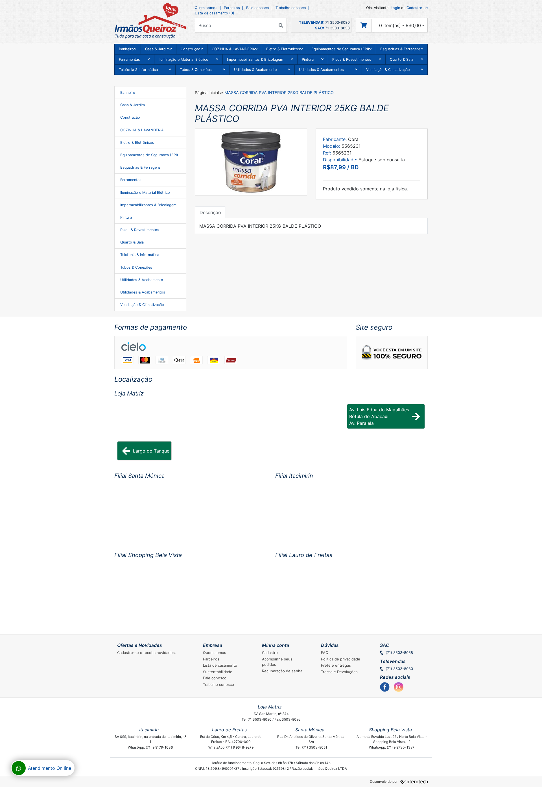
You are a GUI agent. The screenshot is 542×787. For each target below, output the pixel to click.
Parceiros (232, 8)
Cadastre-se (417, 8)
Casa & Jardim (132, 105)
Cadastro (270, 652)
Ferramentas (130, 180)
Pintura (126, 217)
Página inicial (207, 92)
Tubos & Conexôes (136, 267)
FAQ (324, 652)
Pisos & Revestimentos (139, 230)
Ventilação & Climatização (142, 305)
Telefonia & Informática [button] (138, 70)
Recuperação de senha (282, 671)
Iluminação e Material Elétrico (145, 192)
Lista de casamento (220, 665)
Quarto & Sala (132, 242)
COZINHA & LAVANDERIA (142, 130)
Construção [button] (190, 49)
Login (395, 8)
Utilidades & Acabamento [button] (255, 70)
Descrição (210, 212)
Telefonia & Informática (139, 255)
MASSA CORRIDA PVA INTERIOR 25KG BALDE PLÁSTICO (279, 92)
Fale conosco (257, 8)
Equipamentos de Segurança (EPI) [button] (340, 49)
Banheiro (127, 92)
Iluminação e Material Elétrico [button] (183, 59)
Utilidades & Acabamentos (142, 292)
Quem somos (206, 8)
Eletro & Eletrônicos (137, 142)
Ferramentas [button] (129, 59)
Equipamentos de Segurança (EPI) (149, 155)
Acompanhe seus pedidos (277, 662)
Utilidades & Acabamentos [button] (321, 70)
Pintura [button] (308, 59)
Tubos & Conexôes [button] (196, 70)
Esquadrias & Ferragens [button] (400, 49)
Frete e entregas (336, 665)
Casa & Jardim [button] (157, 49)
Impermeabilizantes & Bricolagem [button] (255, 59)
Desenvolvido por (384, 781)
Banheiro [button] (126, 49)
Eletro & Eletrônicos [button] (283, 49)
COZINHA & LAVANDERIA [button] (233, 49)
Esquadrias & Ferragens (140, 167)
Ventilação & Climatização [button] (388, 70)
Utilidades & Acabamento (141, 280)
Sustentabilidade (217, 671)
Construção (130, 117)
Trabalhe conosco (291, 8)
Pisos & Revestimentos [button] (351, 59)
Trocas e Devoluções (339, 671)
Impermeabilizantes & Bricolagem (148, 205)
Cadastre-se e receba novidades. (146, 652)
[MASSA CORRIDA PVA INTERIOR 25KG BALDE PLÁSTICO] (251, 162)
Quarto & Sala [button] (401, 59)
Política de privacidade (340, 659)
